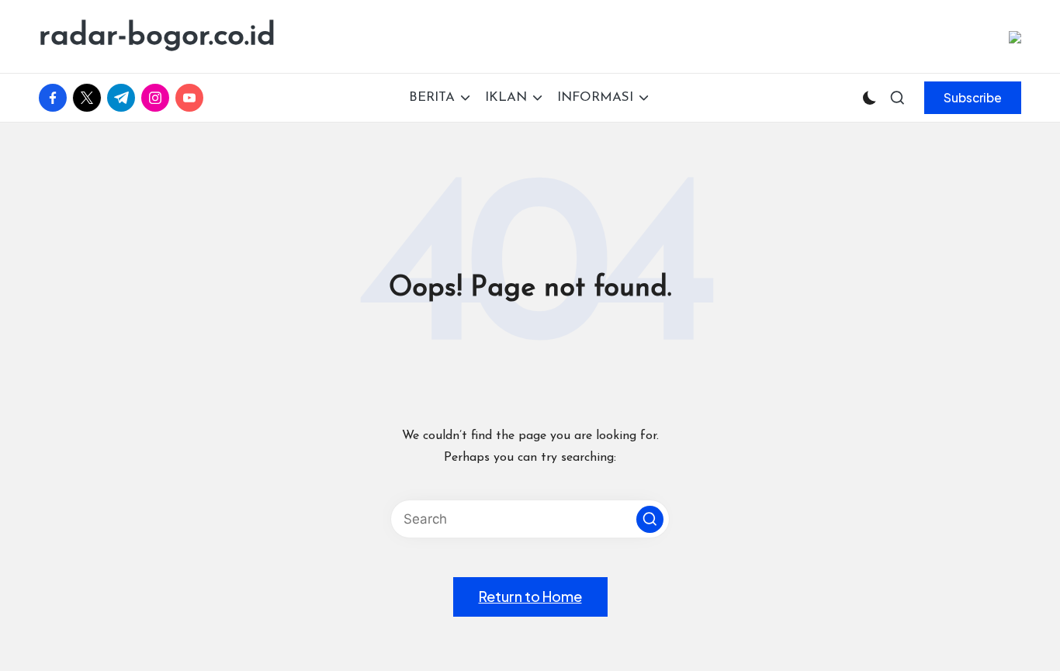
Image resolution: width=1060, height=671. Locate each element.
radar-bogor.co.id (157, 36)
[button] (972, 97)
